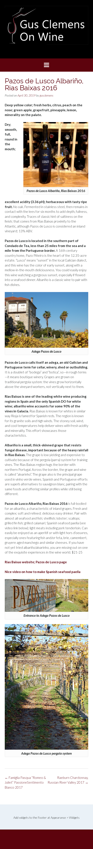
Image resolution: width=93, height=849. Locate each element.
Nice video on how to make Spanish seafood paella (42, 572)
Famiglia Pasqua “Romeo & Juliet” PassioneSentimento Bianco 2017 (25, 782)
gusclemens (46, 95)
